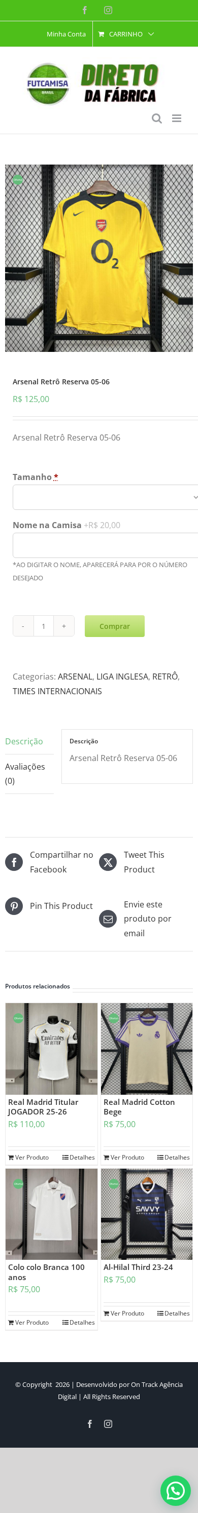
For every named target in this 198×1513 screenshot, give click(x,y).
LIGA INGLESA (122, 676)
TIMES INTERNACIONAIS (57, 691)
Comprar (115, 626)
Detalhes (82, 1157)
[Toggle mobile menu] (177, 118)
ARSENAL (75, 676)
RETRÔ (165, 676)
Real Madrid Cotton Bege (139, 1107)
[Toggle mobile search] (157, 118)
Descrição (24, 741)
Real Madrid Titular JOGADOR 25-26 (43, 1107)
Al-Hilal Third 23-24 (138, 1267)
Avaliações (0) (25, 774)
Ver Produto (32, 1157)
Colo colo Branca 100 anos (46, 1272)
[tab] (29, 741)
